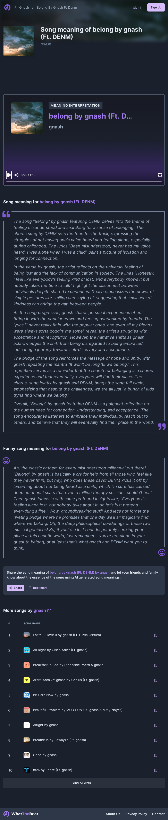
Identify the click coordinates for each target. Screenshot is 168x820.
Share (18, 587)
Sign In (137, 7)
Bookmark (40, 587)
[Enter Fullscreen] (160, 175)
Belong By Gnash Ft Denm (57, 7)
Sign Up (156, 7)
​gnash (46, 44)
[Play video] (8, 175)
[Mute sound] (16, 175)
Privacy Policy (136, 814)
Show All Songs (82, 782)
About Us (113, 814)
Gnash (24, 7)
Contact (158, 814)
